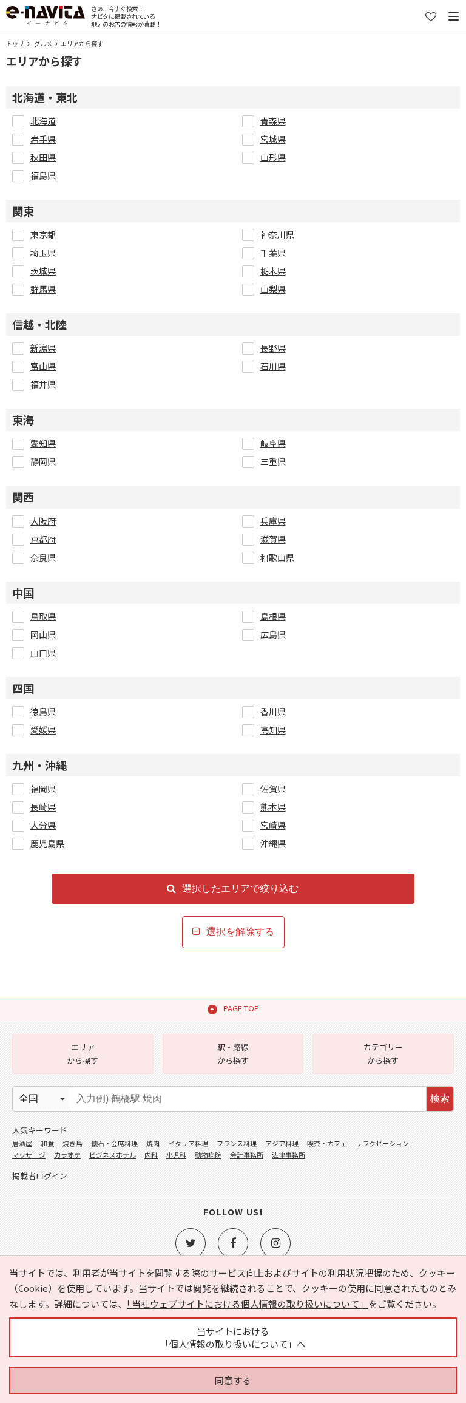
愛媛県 (43, 730)
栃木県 (273, 271)
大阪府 (43, 521)
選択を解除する (240, 931)
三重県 (273, 461)
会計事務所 (246, 1155)
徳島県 (43, 711)
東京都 (43, 234)
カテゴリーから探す (383, 1053)
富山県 (43, 366)
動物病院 (208, 1155)
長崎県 (43, 807)
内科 (151, 1155)
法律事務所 (288, 1155)
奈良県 (43, 557)
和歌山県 (277, 557)
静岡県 (43, 461)
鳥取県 (43, 616)
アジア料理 (282, 1143)
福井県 (43, 384)
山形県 (273, 157)
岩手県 (43, 139)
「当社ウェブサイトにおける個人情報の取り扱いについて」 (247, 1303)
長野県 (273, 348)
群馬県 (43, 289)
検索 (440, 1098)
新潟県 (43, 348)
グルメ (43, 43)
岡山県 (43, 634)
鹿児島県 (47, 843)
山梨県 (273, 289)
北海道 (43, 121)
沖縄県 (273, 843)
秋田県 (43, 157)
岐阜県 (273, 443)
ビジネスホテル (112, 1155)
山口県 (43, 653)
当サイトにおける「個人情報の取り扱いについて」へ (233, 1337)
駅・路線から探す (233, 1053)
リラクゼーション (382, 1143)
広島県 (273, 634)
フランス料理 (237, 1143)
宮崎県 (273, 825)
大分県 (43, 825)
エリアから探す (82, 1053)
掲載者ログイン (39, 1175)
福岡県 (43, 789)
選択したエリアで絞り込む (240, 888)
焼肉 (153, 1143)
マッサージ (29, 1155)
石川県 (273, 366)
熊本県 (273, 807)
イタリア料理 (188, 1143)
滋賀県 (273, 539)
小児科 (176, 1155)
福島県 (43, 175)
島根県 (273, 616)
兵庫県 (273, 521)
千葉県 (273, 252)
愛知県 (43, 443)
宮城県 (273, 139)
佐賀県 (273, 789)
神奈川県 (277, 234)
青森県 (273, 121)
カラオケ (67, 1155)
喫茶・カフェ (327, 1143)
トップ (15, 43)
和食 (47, 1143)
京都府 (43, 539)
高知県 (273, 730)
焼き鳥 (72, 1143)
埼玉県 (43, 252)
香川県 (273, 711)
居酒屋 (22, 1143)
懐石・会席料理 (114, 1143)
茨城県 (43, 271)
